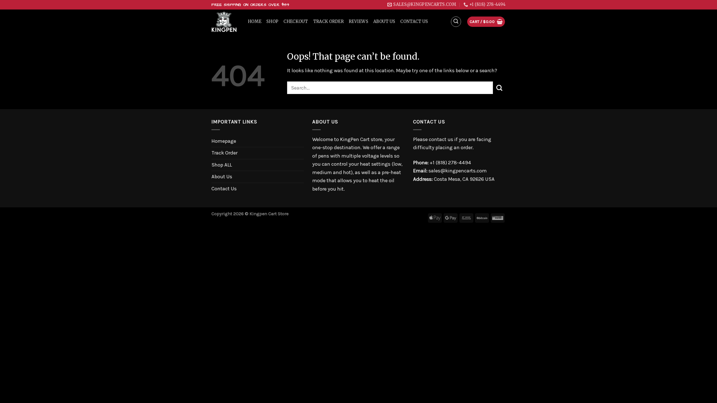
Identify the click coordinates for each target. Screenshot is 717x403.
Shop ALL (221, 165)
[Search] (456, 22)
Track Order (328, 21)
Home (254, 21)
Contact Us (414, 21)
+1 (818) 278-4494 (450, 163)
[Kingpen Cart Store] (225, 22)
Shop (272, 21)
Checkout (295, 21)
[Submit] (499, 87)
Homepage (223, 141)
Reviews (358, 21)
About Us (384, 21)
